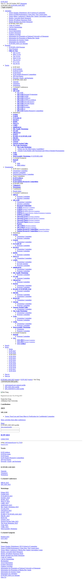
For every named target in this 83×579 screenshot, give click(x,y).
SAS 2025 (4, 538)
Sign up (7, 376)
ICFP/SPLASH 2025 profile (10, 381)
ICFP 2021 (12, 362)
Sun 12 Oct (16, 52)
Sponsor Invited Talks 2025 (9, 521)
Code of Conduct (14, 25)
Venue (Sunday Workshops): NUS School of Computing (27, 13)
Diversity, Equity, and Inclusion (23, 78)
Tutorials (16, 82)
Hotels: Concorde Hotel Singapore (20, 18)
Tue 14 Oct (16, 56)
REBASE (4, 518)
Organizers (20, 329)
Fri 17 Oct (16, 62)
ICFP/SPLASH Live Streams (18, 43)
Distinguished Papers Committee (23, 174)
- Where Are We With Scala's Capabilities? (30, 149)
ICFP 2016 (12, 371)
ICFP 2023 (12, 358)
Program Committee (23, 196)
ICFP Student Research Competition (24, 74)
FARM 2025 (5, 494)
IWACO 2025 (5, 501)
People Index (17, 191)
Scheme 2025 (5, 519)
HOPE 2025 (5, 499)
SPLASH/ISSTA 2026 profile (14, 389)
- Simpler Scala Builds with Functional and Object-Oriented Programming (40, 151)
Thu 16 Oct (16, 60)
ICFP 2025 (24, 379)
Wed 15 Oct (17, 58)
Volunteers (16, 83)
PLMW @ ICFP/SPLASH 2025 (11, 514)
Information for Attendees (17, 42)
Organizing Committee (20, 171)
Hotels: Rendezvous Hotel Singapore (21, 22)
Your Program (13, 49)
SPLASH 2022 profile (12, 387)
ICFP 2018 (12, 367)
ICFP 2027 (12, 351)
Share (2, 423)
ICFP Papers (17, 72)
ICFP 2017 (12, 369)
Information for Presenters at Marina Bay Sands (24, 38)
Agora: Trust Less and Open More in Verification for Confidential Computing (29, 416)
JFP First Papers (18, 76)
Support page (4, 444)
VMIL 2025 (5, 527)
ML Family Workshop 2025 (10, 507)
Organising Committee (24, 296)
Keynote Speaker (22, 264)
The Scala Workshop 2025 (9, 523)
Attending (8, 11)
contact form (5, 439)
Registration (13, 29)
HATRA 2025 (5, 498)
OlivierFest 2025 (6, 510)
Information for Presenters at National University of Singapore (29, 36)
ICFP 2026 (12, 353)
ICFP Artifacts (17, 69)
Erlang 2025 (5, 492)
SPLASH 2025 (6, 484)
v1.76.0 (19, 442)
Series (11, 349)
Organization (9, 167)
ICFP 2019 (12, 365)
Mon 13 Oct (17, 54)
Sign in (7, 374)
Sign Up (3, 577)
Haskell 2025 (5, 537)
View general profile (6, 427)
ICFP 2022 (12, 360)
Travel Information (15, 31)
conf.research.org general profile (15, 385)
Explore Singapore (15, 33)
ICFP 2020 (12, 363)
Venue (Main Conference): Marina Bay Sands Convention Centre (30, 16)
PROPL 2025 (5, 516)
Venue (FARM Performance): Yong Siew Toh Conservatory (28, 14)
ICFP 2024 (12, 356)
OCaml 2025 (5, 509)
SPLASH (20, 92)
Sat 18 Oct (16, 63)
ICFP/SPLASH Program (17, 47)
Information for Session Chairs (18, 40)
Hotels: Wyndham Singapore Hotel (20, 20)
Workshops (16, 85)
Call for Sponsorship (15, 27)
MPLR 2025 (5, 483)
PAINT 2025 (5, 512)
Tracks (7, 65)
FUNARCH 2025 (6, 496)
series (17, 379)
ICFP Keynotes (18, 71)
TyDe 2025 (4, 525)
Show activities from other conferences (13, 420)
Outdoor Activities (15, 34)
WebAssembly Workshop (9, 529)
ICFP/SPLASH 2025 (18, 5)
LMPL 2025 (5, 503)
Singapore (23, 3)
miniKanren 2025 (6, 505)
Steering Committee (19, 172)
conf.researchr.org (10, 442)
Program (7, 45)
